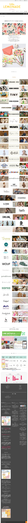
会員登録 (26, 0)
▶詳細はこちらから (14, 370)
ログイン (21, 0)
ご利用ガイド (2, 13)
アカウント (17, 0)
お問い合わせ (5, 13)
